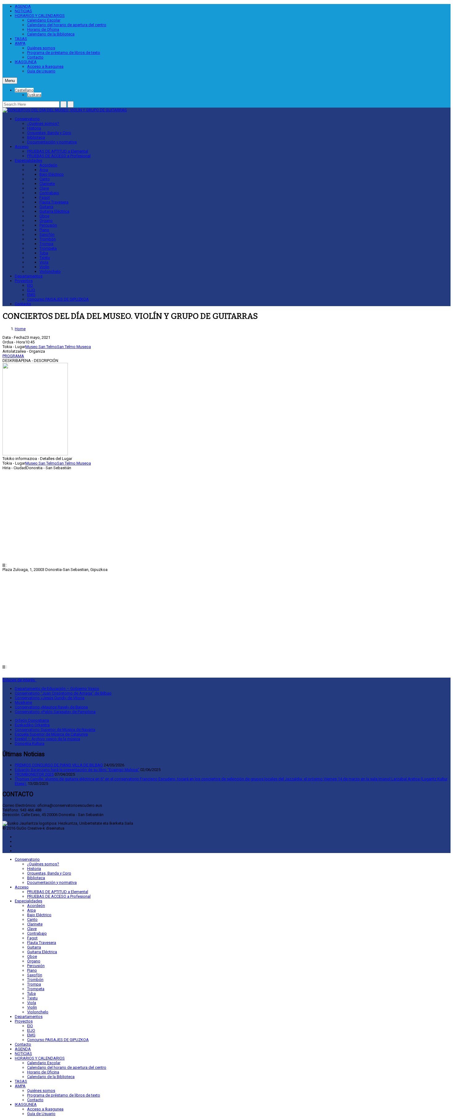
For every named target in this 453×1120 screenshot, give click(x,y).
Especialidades (28, 160)
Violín (44, 267)
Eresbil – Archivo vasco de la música (47, 738)
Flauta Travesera (53, 202)
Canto (44, 179)
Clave (44, 188)
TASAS (21, 38)
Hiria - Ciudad (14, 468)
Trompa (46, 243)
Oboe (44, 216)
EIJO (31, 290)
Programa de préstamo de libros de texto (63, 52)
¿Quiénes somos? (43, 123)
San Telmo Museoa (74, 346)
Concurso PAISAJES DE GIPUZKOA (58, 299)
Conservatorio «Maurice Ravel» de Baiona (51, 707)
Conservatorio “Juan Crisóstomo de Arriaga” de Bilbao (63, 693)
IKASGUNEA (26, 61)
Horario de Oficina (43, 29)
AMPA (20, 43)
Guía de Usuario (41, 71)
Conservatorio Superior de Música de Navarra (55, 729)
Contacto (35, 57)
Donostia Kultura (29, 743)
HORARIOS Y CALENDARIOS (40, 15)
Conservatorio (27, 119)
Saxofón (47, 234)
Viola (43, 262)
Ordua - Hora (13, 342)
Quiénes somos (41, 48)
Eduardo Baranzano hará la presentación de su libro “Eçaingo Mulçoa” (77, 769)
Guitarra (46, 206)
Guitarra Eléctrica (54, 211)
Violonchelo (50, 271)
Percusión (48, 225)
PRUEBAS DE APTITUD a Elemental (57, 151)
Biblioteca (36, 137)
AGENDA (23, 6)
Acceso (22, 146)
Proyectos (24, 280)
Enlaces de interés (19, 680)
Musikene (23, 702)
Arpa (43, 169)
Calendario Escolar (43, 20)
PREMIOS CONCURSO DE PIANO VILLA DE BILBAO (59, 765)
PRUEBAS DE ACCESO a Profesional (59, 156)
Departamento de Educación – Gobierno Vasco (57, 688)
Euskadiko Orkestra (32, 725)
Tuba (43, 253)
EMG (31, 294)
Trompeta (48, 248)
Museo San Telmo (41, 346)
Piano (44, 230)
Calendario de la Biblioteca (51, 34)
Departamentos (29, 276)
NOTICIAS (23, 11)
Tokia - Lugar (13, 346)
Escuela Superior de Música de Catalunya (51, 734)
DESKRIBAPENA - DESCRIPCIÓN (30, 360)
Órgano (46, 220)
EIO (30, 285)
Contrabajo (49, 193)
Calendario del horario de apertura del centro (66, 25)
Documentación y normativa (52, 142)
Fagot (44, 197)
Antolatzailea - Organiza (23, 351)
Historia (34, 128)
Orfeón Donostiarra (32, 720)
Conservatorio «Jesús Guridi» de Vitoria (49, 697)
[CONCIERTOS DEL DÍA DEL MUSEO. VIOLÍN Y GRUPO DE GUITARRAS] (64, 110)
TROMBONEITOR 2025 (34, 774)
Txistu (44, 257)
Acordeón (48, 165)
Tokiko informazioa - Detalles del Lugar (37, 458)
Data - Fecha (13, 337)
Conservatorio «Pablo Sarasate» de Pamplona (55, 711)
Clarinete (47, 183)
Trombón (47, 239)
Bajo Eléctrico (51, 174)
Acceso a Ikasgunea (45, 66)
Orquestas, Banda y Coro (49, 132)
